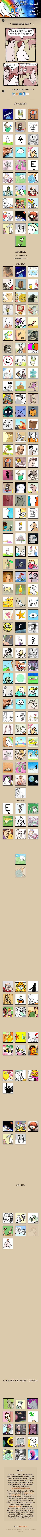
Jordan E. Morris (15, 1506)
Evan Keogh (15, 1495)
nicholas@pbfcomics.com (20, 1488)
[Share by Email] (27, 95)
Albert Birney (29, 1493)
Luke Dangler (23, 1526)
